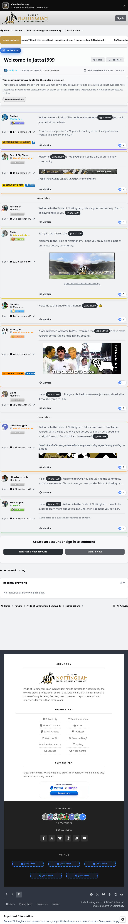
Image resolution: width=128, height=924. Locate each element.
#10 (29, 518)
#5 (29, 316)
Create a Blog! (79, 737)
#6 (29, 354)
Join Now (29, 863)
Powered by (108, 906)
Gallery (79, 744)
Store (79, 725)
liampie (14, 304)
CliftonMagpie (18, 425)
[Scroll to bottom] (123, 919)
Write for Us (51, 737)
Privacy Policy (25, 904)
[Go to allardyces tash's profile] (5, 478)
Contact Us (42, 904)
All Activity (51, 718)
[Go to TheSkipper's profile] (5, 504)
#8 (29, 447)
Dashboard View (79, 718)
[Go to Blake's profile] (5, 394)
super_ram (16, 329)
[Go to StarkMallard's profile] (77, 816)
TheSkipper (16, 502)
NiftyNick (15, 206)
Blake (13, 392)
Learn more (6, 5)
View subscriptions (14, 99)
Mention (47, 145)
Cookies (55, 904)
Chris (13, 232)
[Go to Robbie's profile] (6, 70)
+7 (82, 816)
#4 (29, 261)
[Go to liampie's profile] (5, 305)
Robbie (14, 115)
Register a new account (33, 551)
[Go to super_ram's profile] (5, 331)
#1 (29, 131)
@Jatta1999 (105, 117)
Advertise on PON (51, 744)
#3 (29, 218)
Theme (10, 904)
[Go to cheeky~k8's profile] (50, 816)
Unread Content (51, 725)
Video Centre (79, 750)
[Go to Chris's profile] (5, 233)
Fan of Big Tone (19, 155)
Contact (51, 750)
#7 (29, 404)
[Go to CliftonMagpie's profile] (5, 427)
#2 (29, 172)
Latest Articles (51, 731)
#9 (29, 489)
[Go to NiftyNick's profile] (5, 208)
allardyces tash (19, 477)
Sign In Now (95, 551)
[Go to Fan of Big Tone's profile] (5, 156)
